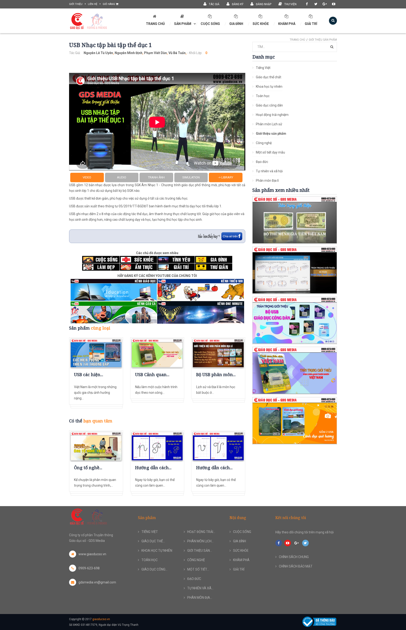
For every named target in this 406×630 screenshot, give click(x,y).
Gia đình (236, 24)
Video (87, 177)
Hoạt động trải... (201, 532)
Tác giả (214, 4)
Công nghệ (264, 143)
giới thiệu (75, 4)
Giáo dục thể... (153, 541)
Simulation (191, 177)
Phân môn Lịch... (200, 541)
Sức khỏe (261, 24)
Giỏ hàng (109, 4)
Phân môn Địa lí (267, 180)
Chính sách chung (294, 557)
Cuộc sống (210, 24)
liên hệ (92, 4)
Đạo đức (262, 162)
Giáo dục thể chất (268, 77)
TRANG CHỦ (155, 24)
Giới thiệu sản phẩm (323, 39)
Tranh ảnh (156, 177)
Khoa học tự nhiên (269, 86)
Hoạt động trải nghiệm (272, 115)
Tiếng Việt (263, 68)
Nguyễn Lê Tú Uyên (98, 53)
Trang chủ (297, 39)
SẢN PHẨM (182, 24)
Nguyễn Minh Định (128, 53)
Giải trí (311, 24)
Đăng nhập (263, 4)
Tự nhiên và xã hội (269, 171)
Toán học (262, 96)
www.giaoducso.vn (92, 554)
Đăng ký (237, 4)
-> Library (225, 177)
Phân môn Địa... (199, 597)
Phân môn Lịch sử (269, 124)
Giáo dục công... (154, 569)
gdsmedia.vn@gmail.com (97, 582)
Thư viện (290, 4)
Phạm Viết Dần (155, 53)
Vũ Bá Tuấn (177, 53)
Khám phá (286, 24)
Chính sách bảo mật (295, 566)
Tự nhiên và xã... (200, 588)
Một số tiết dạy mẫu (270, 152)
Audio (121, 177)
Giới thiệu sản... (199, 550)
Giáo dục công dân (269, 105)
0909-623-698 (89, 568)
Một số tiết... (198, 569)
